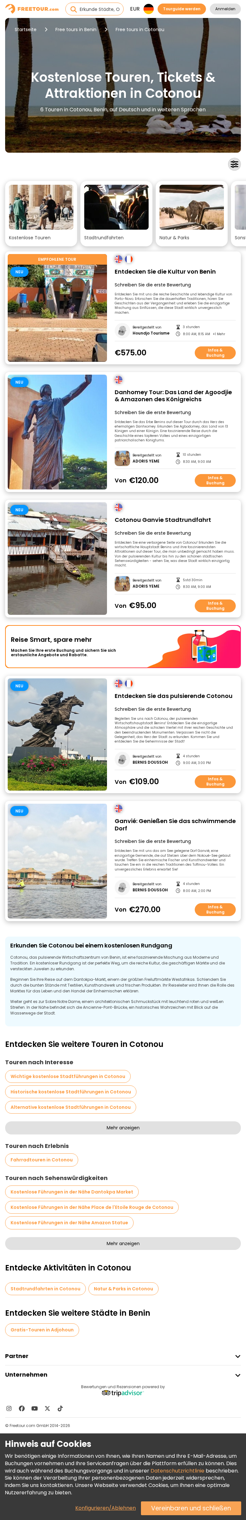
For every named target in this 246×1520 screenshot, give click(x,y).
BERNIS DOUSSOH (150, 762)
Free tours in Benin (75, 29)
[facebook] (22, 1408)
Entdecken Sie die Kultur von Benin (165, 272)
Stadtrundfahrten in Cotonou (45, 1289)
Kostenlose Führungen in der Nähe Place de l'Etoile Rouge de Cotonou (92, 1207)
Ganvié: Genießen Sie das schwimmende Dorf (175, 825)
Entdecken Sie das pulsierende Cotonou (174, 696)
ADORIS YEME (146, 461)
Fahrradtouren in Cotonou (42, 1160)
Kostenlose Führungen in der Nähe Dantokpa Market (72, 1192)
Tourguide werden (182, 9)
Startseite (26, 29)
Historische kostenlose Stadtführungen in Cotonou (71, 1092)
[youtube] (34, 1408)
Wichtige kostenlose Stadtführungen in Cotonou (68, 1076)
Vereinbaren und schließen (191, 1508)
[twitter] (47, 1408)
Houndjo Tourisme (151, 333)
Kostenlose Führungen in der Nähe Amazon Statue (69, 1222)
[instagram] (9, 1408)
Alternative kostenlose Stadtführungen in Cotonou (71, 1107)
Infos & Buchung (215, 352)
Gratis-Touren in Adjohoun (42, 1330)
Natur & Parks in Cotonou (123, 1289)
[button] (41, 213)
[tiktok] (60, 1408)
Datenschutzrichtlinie (177, 1470)
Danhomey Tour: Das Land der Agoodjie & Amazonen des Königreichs (173, 396)
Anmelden (225, 9)
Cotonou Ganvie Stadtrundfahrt (163, 520)
